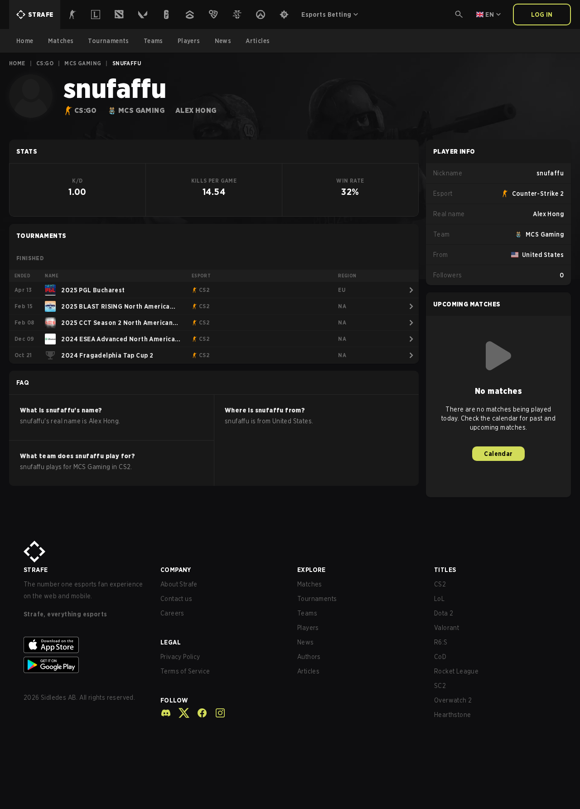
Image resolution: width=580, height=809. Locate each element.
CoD (440, 656)
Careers (172, 613)
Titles (445, 569)
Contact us (176, 598)
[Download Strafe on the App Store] (85, 645)
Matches (309, 584)
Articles (308, 671)
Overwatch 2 (453, 700)
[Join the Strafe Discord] (165, 712)
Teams (307, 613)
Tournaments (317, 598)
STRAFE (36, 569)
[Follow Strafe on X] (180, 712)
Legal (170, 642)
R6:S (441, 642)
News (305, 642)
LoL (439, 598)
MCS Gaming (82, 63)
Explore (311, 569)
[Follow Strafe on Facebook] (198, 712)
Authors (309, 656)
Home (17, 63)
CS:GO (44, 63)
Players (308, 627)
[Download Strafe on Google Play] (85, 665)
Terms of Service (185, 671)
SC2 (440, 685)
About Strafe (179, 584)
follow (174, 700)
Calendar (498, 453)
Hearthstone (452, 714)
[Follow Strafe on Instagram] (217, 712)
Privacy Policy (180, 656)
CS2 (440, 584)
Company (175, 569)
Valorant (446, 627)
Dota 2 (443, 613)
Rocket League (456, 671)
